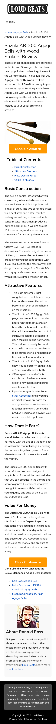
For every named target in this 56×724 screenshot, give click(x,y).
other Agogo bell (22, 395)
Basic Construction (25, 166)
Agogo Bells (21, 32)
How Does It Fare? (25, 175)
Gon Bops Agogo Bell (24, 580)
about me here (14, 669)
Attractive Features (25, 171)
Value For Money (24, 179)
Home (8, 32)
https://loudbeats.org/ (19, 687)
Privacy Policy (16, 719)
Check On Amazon (28, 149)
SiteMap (42, 719)
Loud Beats (28, 664)
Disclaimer (30, 719)
